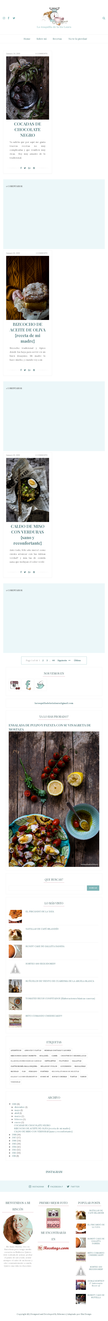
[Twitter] (25, 168)
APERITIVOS (16, 1050)
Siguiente (63, 660)
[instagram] (5, 17)
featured (64, 1061)
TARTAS (73, 1077)
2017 (14, 1137)
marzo (18, 1116)
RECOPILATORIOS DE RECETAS (65, 1071)
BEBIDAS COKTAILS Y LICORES (57, 1050)
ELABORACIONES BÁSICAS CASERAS (26, 1061)
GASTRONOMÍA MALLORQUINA (24, 1066)
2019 (14, 1104)
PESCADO (33, 1071)
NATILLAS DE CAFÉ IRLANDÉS (96, 1211)
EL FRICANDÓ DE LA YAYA (95, 1225)
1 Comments (41, 253)
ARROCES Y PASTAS (32, 1050)
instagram (38, 1187)
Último (77, 660)
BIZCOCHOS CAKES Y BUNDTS (23, 1056)
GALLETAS (76, 1061)
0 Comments (41, 53)
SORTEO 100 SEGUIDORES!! (96, 1268)
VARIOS (83, 1077)
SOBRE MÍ (44, 1077)
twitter (75, 1187)
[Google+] (29, 168)
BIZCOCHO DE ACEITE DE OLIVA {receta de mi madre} (28, 332)
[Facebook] (21, 168)
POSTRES (44, 1071)
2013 (14, 1149)
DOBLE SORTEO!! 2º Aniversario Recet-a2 (96, 1283)
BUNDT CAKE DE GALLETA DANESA (96, 1241)
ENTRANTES (50, 1061)
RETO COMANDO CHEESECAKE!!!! (96, 1254)
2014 (14, 1146)
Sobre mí (42, 38)
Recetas (57, 38)
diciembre (19, 1107)
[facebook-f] (10, 17)
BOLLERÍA (44, 1056)
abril (17, 1113)
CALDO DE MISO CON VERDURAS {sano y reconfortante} (27, 534)
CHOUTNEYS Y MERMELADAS (73, 1056)
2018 (14, 1134)
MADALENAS (80, 1066)
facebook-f (56, 1187)
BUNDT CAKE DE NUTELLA (96, 1296)
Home (27, 38)
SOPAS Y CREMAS (59, 1077)
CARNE (55, 1056)
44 (53, 660)
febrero (18, 1119)
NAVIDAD (15, 1071)
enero (17, 1122)
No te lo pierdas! (77, 38)
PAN (23, 1071)
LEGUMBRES (65, 1066)
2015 (14, 1143)
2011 (14, 1156)
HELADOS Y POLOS (48, 1066)
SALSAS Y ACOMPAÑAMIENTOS (24, 1077)
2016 (14, 1140)
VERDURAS (15, 1082)
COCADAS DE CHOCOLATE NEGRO (27, 129)
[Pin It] (34, 168)
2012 (14, 1152)
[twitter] (15, 17)
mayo (17, 1110)
